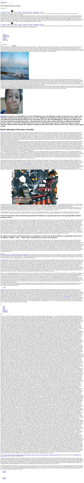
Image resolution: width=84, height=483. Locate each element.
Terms (4, 308)
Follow (30, 79)
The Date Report (3, 2)
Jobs (4, 307)
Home (4, 472)
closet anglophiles (26, 163)
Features (4, 34)
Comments (2, 289)
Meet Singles (5, 40)
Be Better (5, 38)
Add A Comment (66, 296)
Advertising (5, 310)
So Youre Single (6, 36)
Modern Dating (6, 35)
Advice (4, 37)
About (4, 306)
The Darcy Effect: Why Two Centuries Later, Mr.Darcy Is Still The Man (14, 254)
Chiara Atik (2, 132)
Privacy (4, 309)
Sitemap (4, 471)
